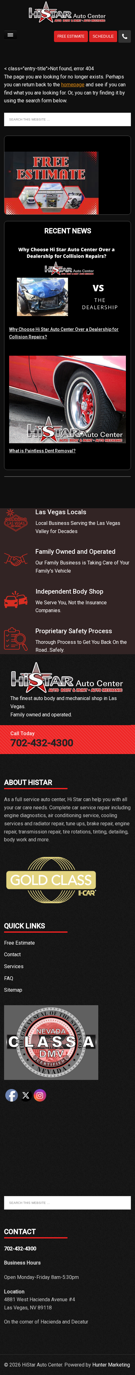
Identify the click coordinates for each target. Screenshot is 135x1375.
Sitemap (13, 990)
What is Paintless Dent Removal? (42, 450)
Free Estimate (70, 36)
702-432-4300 (41, 743)
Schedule (103, 36)
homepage (72, 85)
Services (14, 966)
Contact (12, 954)
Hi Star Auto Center (67, 14)
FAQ (8, 978)
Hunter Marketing (111, 1365)
